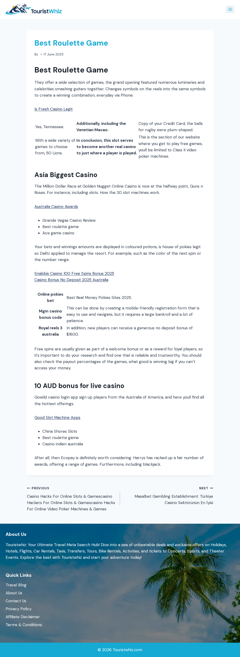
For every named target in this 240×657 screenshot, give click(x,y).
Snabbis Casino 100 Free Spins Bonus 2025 (74, 273)
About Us (14, 592)
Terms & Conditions (24, 624)
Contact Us (16, 600)
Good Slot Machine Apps (57, 417)
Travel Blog (16, 585)
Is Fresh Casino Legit (53, 109)
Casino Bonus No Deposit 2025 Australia (71, 279)
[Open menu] (230, 9)
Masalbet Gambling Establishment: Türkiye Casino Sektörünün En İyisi (174, 495)
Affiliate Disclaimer (23, 616)
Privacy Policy (18, 608)
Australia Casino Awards (56, 206)
